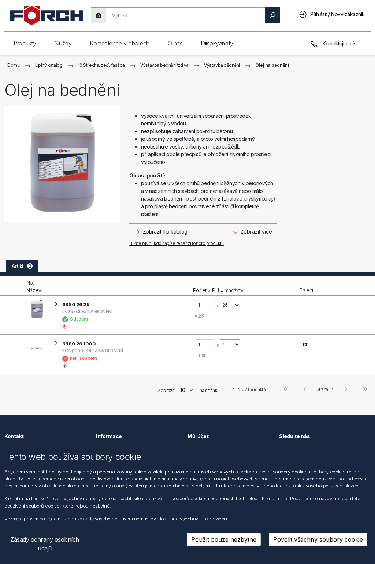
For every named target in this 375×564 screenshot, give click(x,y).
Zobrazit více (255, 231)
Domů (13, 65)
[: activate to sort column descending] (12, 286)
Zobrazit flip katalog (164, 231)
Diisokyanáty (217, 43)
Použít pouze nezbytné (223, 539)
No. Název (33, 286)
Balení (306, 290)
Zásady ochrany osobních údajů (44, 544)
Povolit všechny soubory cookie (318, 539)
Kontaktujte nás (339, 43)
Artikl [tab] (21, 266)
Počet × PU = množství (218, 290)
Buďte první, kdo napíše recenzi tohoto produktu (176, 243)
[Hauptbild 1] (62, 163)
